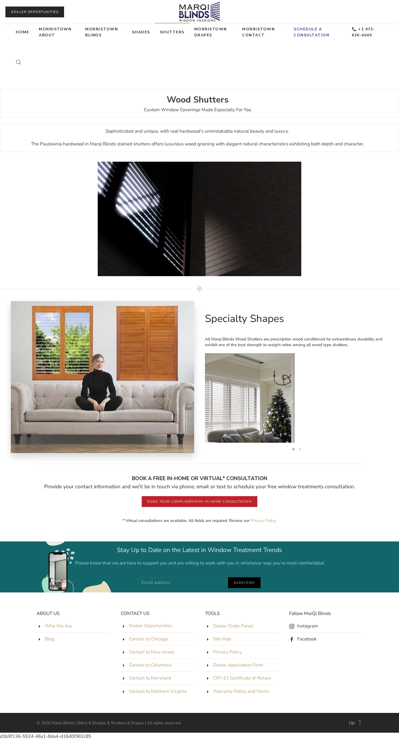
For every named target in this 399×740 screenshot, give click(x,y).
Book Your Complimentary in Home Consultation (199, 501)
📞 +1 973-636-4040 (363, 32)
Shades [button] (141, 32)
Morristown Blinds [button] (101, 32)
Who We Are (58, 626)
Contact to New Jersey (152, 652)
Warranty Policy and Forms (241, 691)
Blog (49, 639)
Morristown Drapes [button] (210, 32)
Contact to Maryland (150, 678)
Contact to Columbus (150, 665)
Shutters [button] (172, 32)
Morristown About (55, 32)
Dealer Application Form (238, 665)
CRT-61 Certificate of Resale (242, 678)
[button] (18, 62)
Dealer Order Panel (233, 626)
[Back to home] (199, 12)
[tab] (293, 449)
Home (22, 32)
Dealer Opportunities (34, 12)
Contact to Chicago (148, 639)
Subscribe (244, 582)
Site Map (222, 639)
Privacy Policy (263, 520)
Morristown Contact (258, 32)
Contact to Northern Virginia (158, 691)
